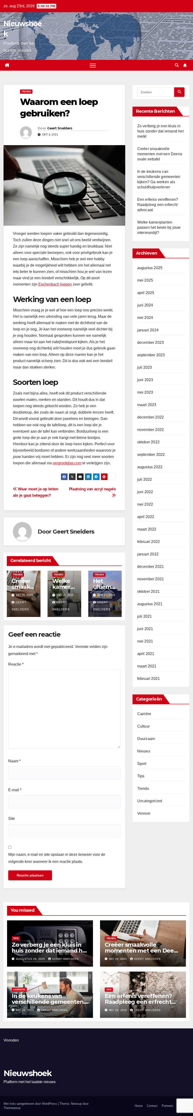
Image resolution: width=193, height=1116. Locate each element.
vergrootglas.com (67, 463)
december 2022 (150, 417)
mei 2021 (145, 641)
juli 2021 (144, 616)
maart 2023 (147, 405)
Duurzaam (146, 739)
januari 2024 (148, 330)
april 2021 (145, 654)
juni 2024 (145, 305)
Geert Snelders (59, 128)
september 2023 (151, 355)
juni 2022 (145, 492)
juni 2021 (145, 629)
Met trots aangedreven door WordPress (31, 1103)
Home (139, 1106)
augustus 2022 (150, 467)
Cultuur (143, 726)
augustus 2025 (150, 268)
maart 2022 (147, 529)
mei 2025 (145, 280)
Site (11, 819)
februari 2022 (148, 542)
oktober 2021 (148, 591)
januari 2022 (148, 554)
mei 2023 (145, 392)
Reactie (16, 664)
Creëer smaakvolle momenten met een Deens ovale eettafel (159, 154)
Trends (26, 91)
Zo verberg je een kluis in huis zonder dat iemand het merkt (160, 131)
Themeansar (12, 1108)
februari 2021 (148, 679)
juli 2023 (144, 367)
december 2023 (150, 343)
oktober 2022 (148, 442)
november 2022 (150, 430)
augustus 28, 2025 (31, 958)
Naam (14, 761)
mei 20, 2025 (25, 1010)
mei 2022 (145, 504)
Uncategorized (149, 801)
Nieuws (143, 751)
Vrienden (11, 1040)
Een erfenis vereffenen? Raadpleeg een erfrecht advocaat (157, 205)
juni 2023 (145, 380)
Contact (152, 1106)
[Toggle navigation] (93, 65)
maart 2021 (147, 666)
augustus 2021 (150, 604)
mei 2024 (145, 318)
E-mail (14, 790)
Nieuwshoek (28, 1073)
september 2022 (151, 455)
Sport (141, 764)
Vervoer (143, 813)
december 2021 (150, 567)
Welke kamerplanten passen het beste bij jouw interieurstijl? (159, 227)
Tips (141, 776)
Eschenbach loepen (55, 284)
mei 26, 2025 (118, 958)
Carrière (144, 714)
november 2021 (150, 579)
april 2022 (145, 517)
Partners (167, 1106)
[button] (177, 65)
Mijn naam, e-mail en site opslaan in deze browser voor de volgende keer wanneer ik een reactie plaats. (56, 858)
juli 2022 (144, 479)
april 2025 (145, 293)
